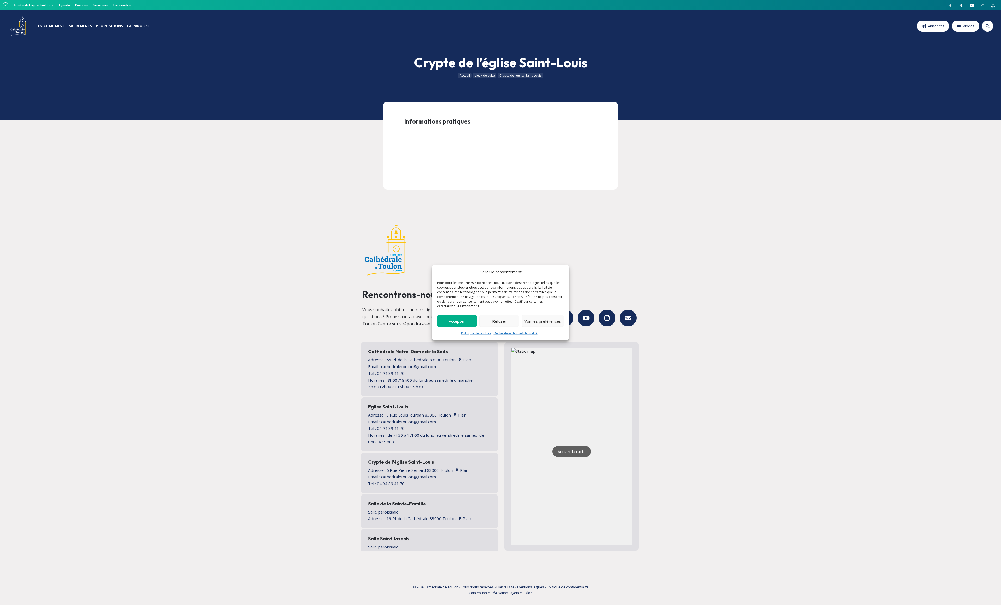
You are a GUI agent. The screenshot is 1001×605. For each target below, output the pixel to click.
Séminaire (100, 5)
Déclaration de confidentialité (516, 333)
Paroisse (81, 5)
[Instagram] (607, 318)
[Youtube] (586, 318)
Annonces (936, 25)
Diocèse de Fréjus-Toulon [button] (31, 5)
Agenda (64, 5)
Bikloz (527, 592)
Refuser (499, 320)
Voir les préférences (542, 320)
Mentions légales (530, 587)
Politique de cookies (476, 333)
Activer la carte (572, 451)
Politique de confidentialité (568, 587)
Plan (466, 359)
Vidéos (968, 25)
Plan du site (505, 587)
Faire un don (122, 5)
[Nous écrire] (628, 318)
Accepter (457, 320)
